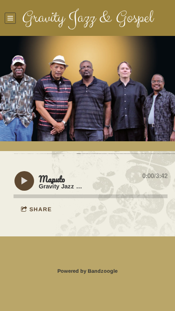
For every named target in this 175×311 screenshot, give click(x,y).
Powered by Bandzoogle (87, 271)
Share (40, 209)
